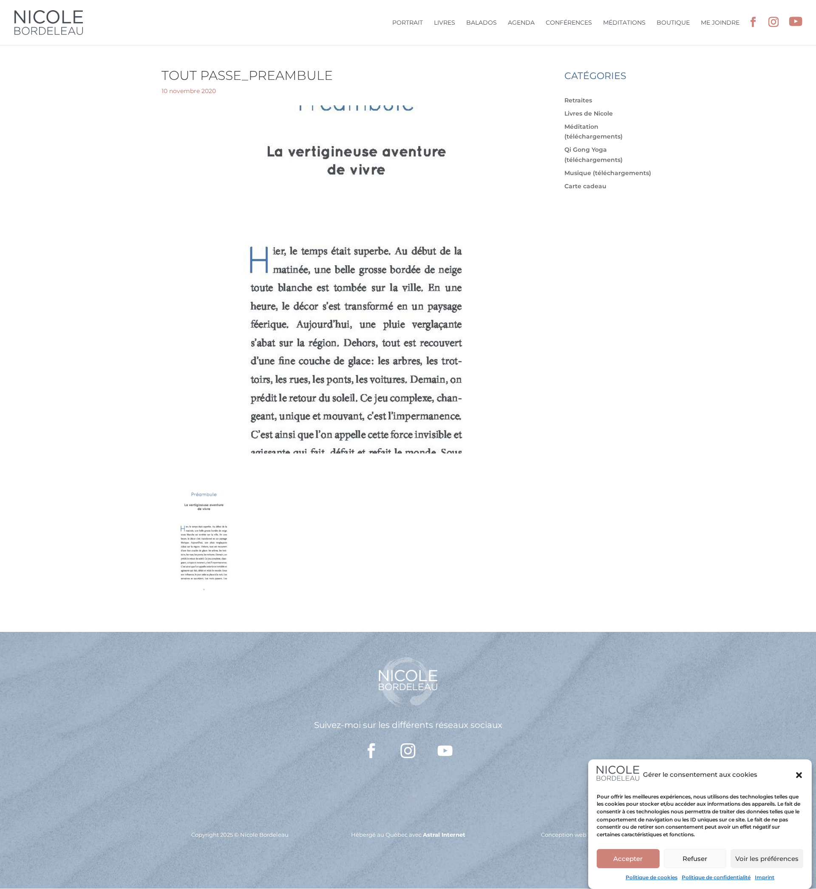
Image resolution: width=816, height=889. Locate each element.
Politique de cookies (651, 877)
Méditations (624, 23)
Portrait (407, 23)
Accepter (628, 859)
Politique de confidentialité (716, 877)
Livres (444, 23)
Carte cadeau (585, 186)
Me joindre (720, 23)
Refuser (695, 859)
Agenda (521, 23)
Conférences (569, 23)
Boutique (673, 23)
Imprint (764, 877)
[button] (799, 775)
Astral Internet (444, 834)
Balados (481, 23)
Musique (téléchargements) (607, 173)
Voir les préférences (767, 859)
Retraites (578, 100)
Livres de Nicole (588, 113)
